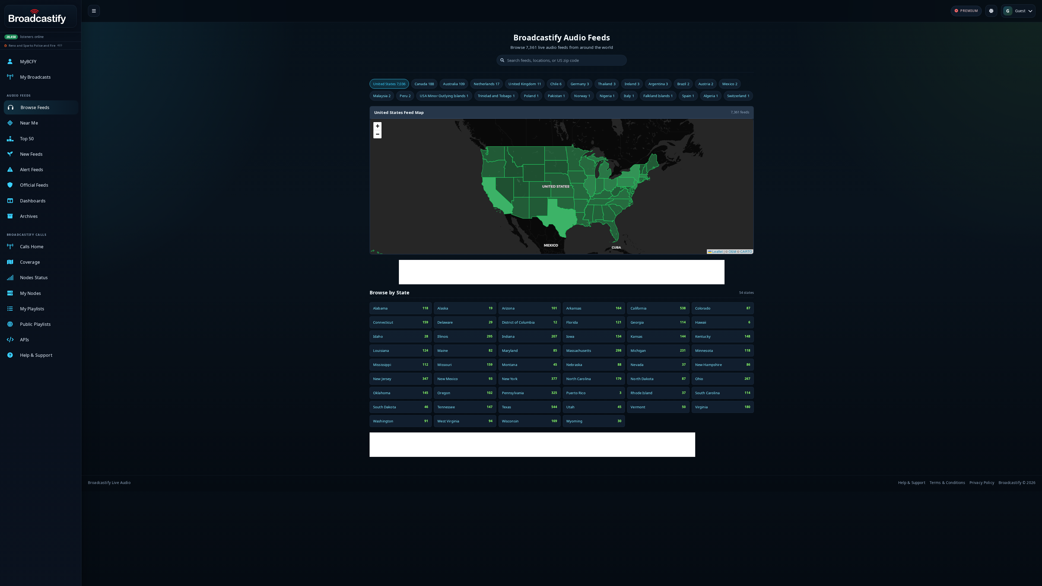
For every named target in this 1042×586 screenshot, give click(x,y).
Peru (405, 95)
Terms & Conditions (947, 482)
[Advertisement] (562, 272)
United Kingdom (525, 83)
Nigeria (607, 95)
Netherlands (486, 83)
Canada (424, 83)
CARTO (746, 251)
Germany (580, 83)
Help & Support (911, 482)
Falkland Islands (658, 95)
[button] (377, 126)
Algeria (711, 95)
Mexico (729, 83)
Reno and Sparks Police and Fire (32, 45)
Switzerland (738, 95)
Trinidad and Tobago (496, 95)
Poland (531, 95)
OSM (732, 251)
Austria (705, 83)
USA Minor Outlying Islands (444, 95)
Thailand (606, 83)
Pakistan (556, 95)
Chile (555, 83)
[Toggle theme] (991, 11)
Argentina (658, 83)
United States (389, 83)
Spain (688, 95)
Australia (454, 83)
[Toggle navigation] (94, 11)
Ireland (632, 83)
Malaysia (381, 95)
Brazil (683, 83)
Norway (582, 95)
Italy (629, 95)
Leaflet (717, 251)
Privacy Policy (982, 482)
